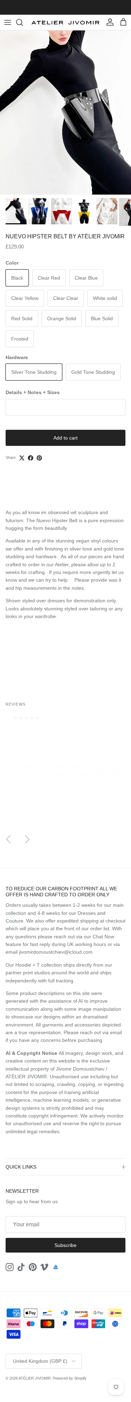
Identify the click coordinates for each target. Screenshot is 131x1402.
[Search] (23, 22)
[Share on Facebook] (30, 458)
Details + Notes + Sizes (33, 392)
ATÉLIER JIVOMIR (35, 1378)
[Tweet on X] (21, 458)
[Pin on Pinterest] (39, 458)
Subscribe (65, 1245)
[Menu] (7, 22)
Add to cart (65, 438)
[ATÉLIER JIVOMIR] (65, 22)
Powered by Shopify (70, 1378)
